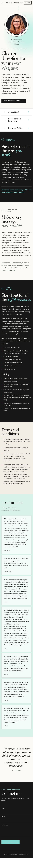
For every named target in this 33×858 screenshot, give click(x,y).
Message (4, 825)
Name (3, 808)
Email (3, 816)
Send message (10, 842)
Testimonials (18, 2)
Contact (28, 2)
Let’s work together (13, 101)
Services (9, 2)
